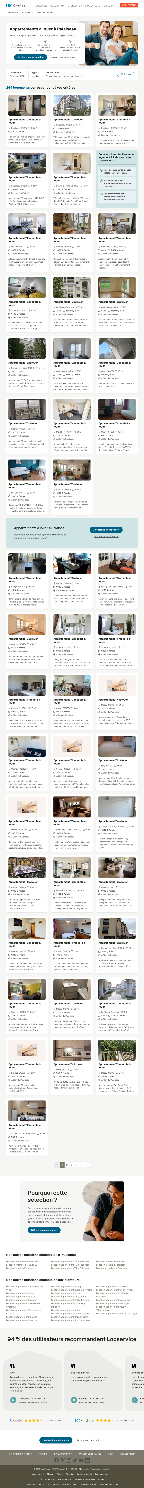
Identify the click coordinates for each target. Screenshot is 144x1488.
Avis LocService (64, 1479)
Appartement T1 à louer (67, 1064)
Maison (50, 1474)
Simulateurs (92, 5)
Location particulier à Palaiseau (22, 1261)
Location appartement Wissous (112, 1286)
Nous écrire (127, 1454)
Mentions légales (90, 1454)
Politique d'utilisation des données (62, 1484)
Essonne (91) (13, 12)
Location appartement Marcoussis (113, 1300)
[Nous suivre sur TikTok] (75, 1460)
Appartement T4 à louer (113, 699)
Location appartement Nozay (66, 1293)
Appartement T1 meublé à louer (114, 121)
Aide (110, 1454)
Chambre (70, 1474)
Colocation (57, 5)
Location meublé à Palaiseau (111, 1264)
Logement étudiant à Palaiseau (112, 1268)
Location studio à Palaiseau (20, 1268)
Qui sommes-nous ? (20, 1454)
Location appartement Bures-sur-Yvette (71, 1289)
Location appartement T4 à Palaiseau (70, 1268)
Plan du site (84, 1469)
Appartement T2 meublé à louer (24, 121)
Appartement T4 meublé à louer (69, 425)
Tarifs (43, 1454)
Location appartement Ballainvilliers (69, 1316)
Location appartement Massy (21, 1300)
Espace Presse (63, 1454)
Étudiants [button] (74, 5)
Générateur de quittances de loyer (89, 1479)
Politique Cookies (88, 1484)
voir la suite (16, 1390)
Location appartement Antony (66, 1310)
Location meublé (84, 1474)
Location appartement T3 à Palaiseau (70, 1264)
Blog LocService (47, 1479)
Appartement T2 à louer (113, 301)
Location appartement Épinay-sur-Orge (116, 1313)
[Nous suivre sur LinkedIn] (87, 1460)
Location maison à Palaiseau (110, 1261)
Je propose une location (62, 57)
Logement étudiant (103, 1474)
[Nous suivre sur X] (63, 1460)
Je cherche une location (31, 57)
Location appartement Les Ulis (21, 1320)
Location (41, 5)
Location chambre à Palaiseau (21, 1264)
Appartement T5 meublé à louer (69, 823)
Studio (60, 1474)
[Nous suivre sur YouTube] (81, 1460)
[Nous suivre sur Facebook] (56, 1460)
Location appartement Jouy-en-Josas (70, 1320)
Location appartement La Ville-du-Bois (71, 1313)
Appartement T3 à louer (68, 119)
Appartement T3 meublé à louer (114, 240)
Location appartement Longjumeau (69, 1296)
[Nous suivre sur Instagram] (69, 1460)
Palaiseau (26, 12)
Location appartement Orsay (20, 1296)
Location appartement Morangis (112, 1303)
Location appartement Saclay (66, 1286)
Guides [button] (108, 5)
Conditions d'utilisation (34, 1484)
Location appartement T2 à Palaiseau (70, 1261)
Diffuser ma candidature (44, 1230)
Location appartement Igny (20, 1293)
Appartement (38, 1474)
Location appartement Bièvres (21, 1316)
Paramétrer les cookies (110, 1484)
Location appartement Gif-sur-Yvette (115, 1289)
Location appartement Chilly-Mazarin (70, 1300)
